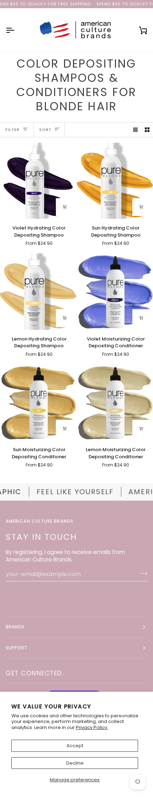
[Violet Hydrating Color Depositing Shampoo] (38, 181)
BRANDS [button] (15, 627)
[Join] (141, 573)
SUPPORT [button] (17, 648)
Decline (75, 763)
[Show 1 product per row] (135, 129)
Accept (75, 745)
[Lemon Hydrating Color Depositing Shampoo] (38, 291)
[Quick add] (65, 207)
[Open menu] (16, 30)
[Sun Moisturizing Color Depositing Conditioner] (38, 402)
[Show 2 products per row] (147, 129)
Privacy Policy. (92, 727)
